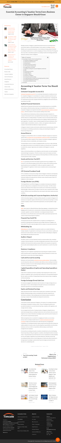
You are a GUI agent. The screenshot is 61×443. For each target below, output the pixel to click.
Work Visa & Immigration (9, 94)
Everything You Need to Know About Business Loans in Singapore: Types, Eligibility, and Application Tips (53, 373)
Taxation (6, 91)
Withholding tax (24, 229)
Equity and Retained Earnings (30, 80)
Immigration (6, 81)
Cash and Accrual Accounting (30, 76)
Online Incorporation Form (22, 416)
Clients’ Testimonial (35, 424)
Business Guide (7, 71)
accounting (52, 47)
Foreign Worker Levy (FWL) (29, 67)
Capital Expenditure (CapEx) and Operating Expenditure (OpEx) (37, 78)
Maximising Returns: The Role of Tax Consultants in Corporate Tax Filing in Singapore (12, 57)
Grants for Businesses (8, 76)
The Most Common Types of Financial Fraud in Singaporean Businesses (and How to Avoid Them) (33, 386)
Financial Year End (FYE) (28, 71)
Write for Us (5, 432)
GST (22, 161)
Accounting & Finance (24, 16)
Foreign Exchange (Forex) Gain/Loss (32, 79)
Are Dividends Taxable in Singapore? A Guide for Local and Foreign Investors (33, 398)
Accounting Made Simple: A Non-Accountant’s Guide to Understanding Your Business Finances (33, 372)
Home (19, 16)
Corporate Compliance (8, 74)
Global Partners (35, 426)
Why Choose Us (35, 421)
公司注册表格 (20, 419)
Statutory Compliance (29, 75)
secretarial (10, 422)
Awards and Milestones (36, 431)
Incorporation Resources (9, 84)
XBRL (25, 70)
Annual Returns (27, 63)
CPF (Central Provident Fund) (30, 65)
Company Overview (35, 416)
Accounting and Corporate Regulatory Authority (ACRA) (38, 137)
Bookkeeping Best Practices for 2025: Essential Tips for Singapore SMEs (53, 385)
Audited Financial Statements (30, 61)
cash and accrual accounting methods (41, 260)
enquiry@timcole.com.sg (51, 429)
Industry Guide (7, 86)
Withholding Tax (28, 72)
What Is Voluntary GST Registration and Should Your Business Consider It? (53, 398)
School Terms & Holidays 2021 (23, 430)
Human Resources (7, 79)
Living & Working (21, 424)
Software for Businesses (9, 89)
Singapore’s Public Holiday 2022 (22, 427)
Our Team (34, 419)
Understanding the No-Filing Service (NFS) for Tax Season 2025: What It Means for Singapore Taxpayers (12, 47)
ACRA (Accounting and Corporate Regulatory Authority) (35, 68)
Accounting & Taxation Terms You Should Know (32, 59)
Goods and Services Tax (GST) (30, 64)
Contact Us (34, 434)
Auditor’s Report (28, 74)
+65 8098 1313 (45, 6)
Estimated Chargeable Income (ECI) (31, 60)
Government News (21, 421)
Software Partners (35, 429)
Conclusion (25, 82)
